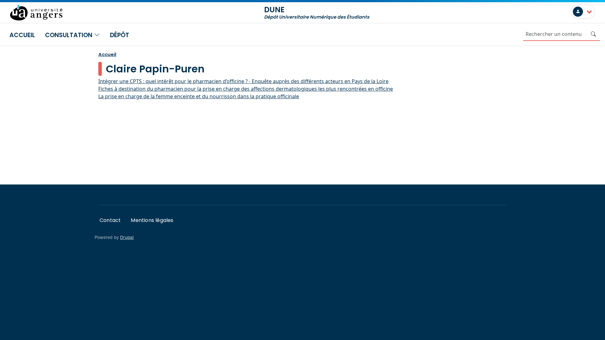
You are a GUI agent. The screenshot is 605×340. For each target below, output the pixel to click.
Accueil (22, 35)
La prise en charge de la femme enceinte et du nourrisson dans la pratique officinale (198, 96)
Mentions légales (152, 220)
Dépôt (119, 35)
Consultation (69, 35)
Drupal (127, 237)
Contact (110, 220)
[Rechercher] (593, 34)
